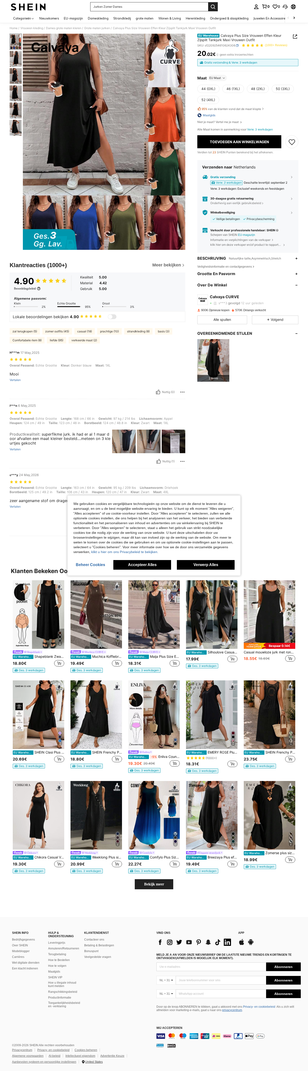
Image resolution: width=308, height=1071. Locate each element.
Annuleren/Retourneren (63, 948)
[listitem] (213, 360)
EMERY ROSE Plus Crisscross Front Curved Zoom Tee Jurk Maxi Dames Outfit (212, 752)
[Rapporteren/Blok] (182, 392)
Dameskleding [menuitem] (98, 18)
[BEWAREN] (291, 141)
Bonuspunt (91, 951)
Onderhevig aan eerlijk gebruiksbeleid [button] (235, 203)
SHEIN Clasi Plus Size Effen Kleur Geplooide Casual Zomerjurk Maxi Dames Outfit (38, 752)
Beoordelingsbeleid (25, 288)
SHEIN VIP (55, 977)
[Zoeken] (213, 6)
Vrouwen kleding (31, 28)
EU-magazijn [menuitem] (73, 18)
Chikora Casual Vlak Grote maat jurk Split (38, 857)
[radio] (208, 89)
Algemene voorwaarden (28, 1056)
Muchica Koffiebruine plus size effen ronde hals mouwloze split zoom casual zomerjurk (96, 656)
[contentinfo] (228, 1036)
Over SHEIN (20, 945)
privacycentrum (232, 1010)
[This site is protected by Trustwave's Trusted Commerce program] (160, 1045)
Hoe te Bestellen (59, 960)
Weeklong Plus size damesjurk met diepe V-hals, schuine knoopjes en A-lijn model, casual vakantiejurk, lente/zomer (96, 857)
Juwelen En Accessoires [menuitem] (270, 18)
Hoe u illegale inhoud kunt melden (62, 984)
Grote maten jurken (97, 28)
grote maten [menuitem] (145, 18)
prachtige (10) (109, 331)
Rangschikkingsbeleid (62, 992)
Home (14, 28)
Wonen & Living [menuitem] (169, 18)
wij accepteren (169, 1028)
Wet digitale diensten (25, 962)
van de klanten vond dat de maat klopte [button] (231, 109)
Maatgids (54, 971)
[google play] (250, 944)
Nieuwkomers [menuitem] (49, 18)
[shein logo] (28, 6)
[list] (194, 942)
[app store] (241, 944)
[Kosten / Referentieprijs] (217, 54)
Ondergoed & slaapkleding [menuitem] (229, 18)
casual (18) (84, 331)
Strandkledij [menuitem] (122, 18)
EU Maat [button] (215, 78)
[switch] (112, 316)
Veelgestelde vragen (97, 957)
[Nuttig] (158, 392)
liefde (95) (56, 340)
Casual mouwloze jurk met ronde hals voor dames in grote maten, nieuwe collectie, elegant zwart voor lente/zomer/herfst (269, 652)
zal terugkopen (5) (25, 331)
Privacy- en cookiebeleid (259, 1006)
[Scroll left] (288, 18)
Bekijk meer (154, 884)
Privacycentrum (22, 1050)
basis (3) (163, 331)
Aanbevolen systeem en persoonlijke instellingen (44, 1062)
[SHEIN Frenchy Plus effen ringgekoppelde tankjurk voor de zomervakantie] (96, 714)
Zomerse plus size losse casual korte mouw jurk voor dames (269, 853)
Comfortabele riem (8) (27, 340)
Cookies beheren (86, 1050)
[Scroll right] (294, 18)
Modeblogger (21, 951)
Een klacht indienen (25, 968)
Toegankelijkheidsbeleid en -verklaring (64, 1004)
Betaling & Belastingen (99, 945)
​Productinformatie (59, 997)
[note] (29, 670)
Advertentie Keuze (112, 1056)
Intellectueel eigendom (80, 1056)
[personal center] (256, 7)
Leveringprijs (56, 942)
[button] (285, 7)
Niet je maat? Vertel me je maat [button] (218, 122)
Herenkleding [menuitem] (195, 18)
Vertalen (15, 380)
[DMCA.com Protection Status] (171, 1045)
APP (241, 933)
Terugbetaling (57, 954)
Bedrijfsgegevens (23, 939)
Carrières (18, 957)
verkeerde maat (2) (84, 340)
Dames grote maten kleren (63, 28)
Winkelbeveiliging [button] (222, 212)
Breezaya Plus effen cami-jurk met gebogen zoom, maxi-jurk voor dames (212, 857)
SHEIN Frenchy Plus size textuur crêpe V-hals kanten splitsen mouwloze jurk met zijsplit (269, 752)
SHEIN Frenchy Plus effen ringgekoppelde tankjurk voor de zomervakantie (96, 752)
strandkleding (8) (138, 331)
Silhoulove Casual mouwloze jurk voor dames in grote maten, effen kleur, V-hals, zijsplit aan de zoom (212, 652)
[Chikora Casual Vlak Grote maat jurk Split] (38, 815)
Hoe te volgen (57, 966)
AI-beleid (54, 1056)
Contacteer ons (94, 939)
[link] (266, 6)
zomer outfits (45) (57, 331)
